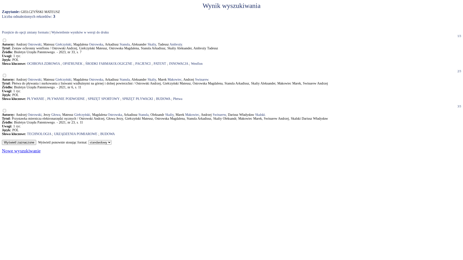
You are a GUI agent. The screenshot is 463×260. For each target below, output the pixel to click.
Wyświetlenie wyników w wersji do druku (80, 32)
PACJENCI (143, 63)
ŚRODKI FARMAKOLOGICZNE (108, 63)
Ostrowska (96, 44)
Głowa (55, 115)
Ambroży (176, 44)
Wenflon (197, 63)
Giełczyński (63, 44)
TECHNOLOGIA (39, 134)
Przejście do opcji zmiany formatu (25, 32)
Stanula (125, 44)
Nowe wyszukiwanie (21, 150)
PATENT (160, 63)
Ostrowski (34, 44)
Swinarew (201, 79)
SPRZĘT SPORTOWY (103, 99)
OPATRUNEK (72, 63)
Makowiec (175, 79)
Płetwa (177, 99)
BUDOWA (163, 99)
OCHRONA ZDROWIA (43, 63)
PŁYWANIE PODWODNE (66, 99)
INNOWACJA (178, 63)
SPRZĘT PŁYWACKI (137, 99)
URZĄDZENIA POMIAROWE (75, 134)
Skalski (260, 115)
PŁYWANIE (35, 99)
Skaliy (152, 44)
